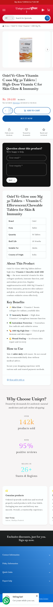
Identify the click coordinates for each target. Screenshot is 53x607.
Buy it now (27, 118)
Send (10, 180)
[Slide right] (47, 49)
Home (7, 26)
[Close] (36, 595)
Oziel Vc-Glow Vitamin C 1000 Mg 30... (26, 26)
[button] (4, 10)
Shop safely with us (16, 380)
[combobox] (33, 18)
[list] (26, 446)
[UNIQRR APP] (43, 10)
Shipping (16, 103)
